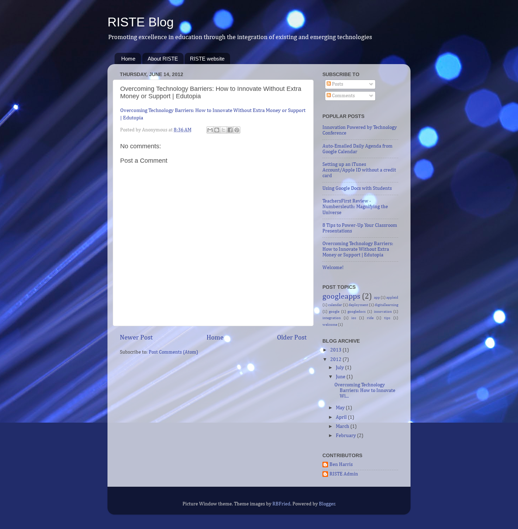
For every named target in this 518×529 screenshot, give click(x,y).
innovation (383, 311)
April (342, 417)
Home (128, 59)
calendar (335, 305)
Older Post (292, 337)
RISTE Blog (140, 22)
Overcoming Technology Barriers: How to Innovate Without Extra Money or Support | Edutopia (357, 249)
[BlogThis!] (216, 129)
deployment (358, 305)
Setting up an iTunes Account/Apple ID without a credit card (359, 170)
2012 (336, 359)
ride (370, 318)
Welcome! (333, 267)
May (341, 407)
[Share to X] (223, 129)
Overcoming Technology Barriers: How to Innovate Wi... (364, 390)
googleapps (341, 296)
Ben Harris (341, 464)
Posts (337, 84)
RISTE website (207, 59)
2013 (336, 350)
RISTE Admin (343, 474)
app (377, 297)
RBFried (281, 504)
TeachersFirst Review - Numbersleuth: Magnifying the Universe (355, 207)
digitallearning (386, 305)
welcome (329, 324)
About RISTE (163, 59)
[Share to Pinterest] (236, 129)
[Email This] (210, 129)
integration (331, 318)
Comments (343, 95)
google (334, 311)
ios (353, 318)
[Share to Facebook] (230, 129)
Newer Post (136, 337)
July (340, 367)
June (341, 376)
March (343, 426)
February (346, 435)
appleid (392, 297)
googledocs (356, 311)
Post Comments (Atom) (173, 352)
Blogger (327, 504)
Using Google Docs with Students (357, 188)
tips (387, 318)
